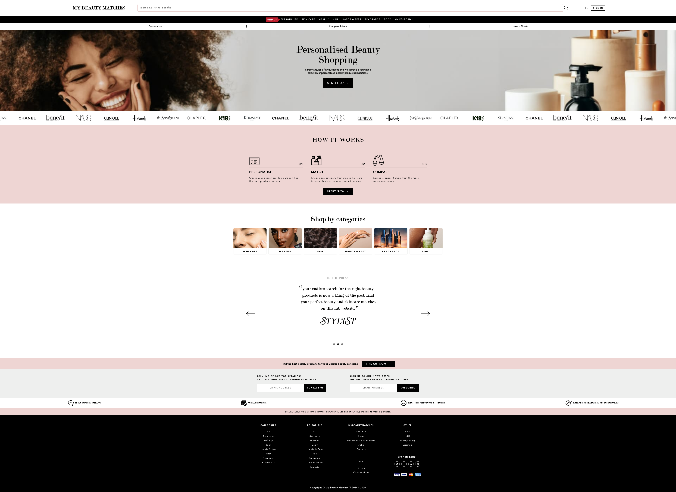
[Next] (425, 313)
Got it (338, 261)
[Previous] (250, 313)
